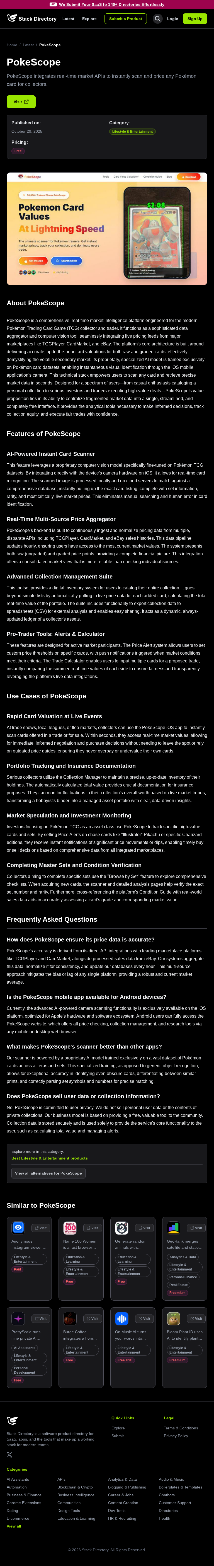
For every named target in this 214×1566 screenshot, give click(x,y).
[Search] (158, 19)
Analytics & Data (182, 1257)
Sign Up (195, 18)
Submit (117, 1436)
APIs (61, 1479)
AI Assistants (24, 1348)
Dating (12, 1510)
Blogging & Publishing (127, 1487)
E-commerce (18, 1518)
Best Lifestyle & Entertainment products (49, 1158)
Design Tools (68, 1510)
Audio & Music (171, 1479)
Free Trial (125, 1360)
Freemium (177, 1293)
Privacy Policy (176, 1436)
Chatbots (167, 1495)
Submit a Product (125, 18)
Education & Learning (76, 1518)
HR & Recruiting (122, 1518)
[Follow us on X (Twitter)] (9, 1455)
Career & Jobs (120, 1495)
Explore (89, 18)
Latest (68, 18)
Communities (69, 1502)
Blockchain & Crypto (75, 1487)
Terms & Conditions (181, 1428)
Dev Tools (116, 1510)
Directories (168, 1510)
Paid (17, 1269)
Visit (18, 102)
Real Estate (178, 1285)
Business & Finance (24, 1495)
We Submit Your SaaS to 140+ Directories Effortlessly (111, 4)
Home (12, 45)
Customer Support (175, 1502)
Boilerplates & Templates (180, 1487)
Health (164, 1518)
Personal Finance (183, 1277)
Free (18, 151)
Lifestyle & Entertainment (132, 132)
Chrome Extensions (24, 1502)
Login (172, 18)
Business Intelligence (75, 1495)
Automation (17, 1487)
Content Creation (123, 1502)
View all (14, 1526)
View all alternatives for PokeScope (48, 1173)
